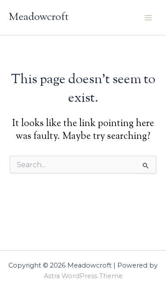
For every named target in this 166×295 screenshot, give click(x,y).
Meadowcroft (39, 17)
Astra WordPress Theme (83, 276)
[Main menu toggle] (148, 17)
